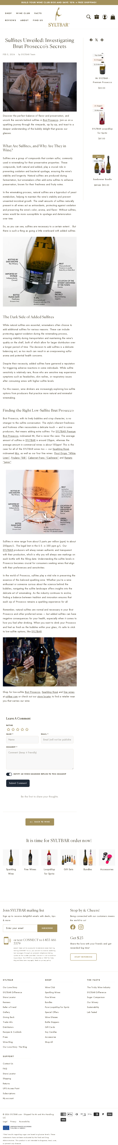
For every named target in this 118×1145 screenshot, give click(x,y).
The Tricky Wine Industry (98, 987)
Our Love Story (10, 987)
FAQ (5, 1068)
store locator (44, 696)
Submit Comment (18, 783)
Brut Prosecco (50, 120)
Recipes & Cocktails (12, 1032)
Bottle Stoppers (52, 1022)
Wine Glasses (51, 1017)
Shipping (7, 1078)
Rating (9, 725)
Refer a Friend (9, 1007)
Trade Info (8, 1022)
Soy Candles (51, 1032)
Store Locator (9, 997)
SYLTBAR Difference (12, 992)
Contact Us (8, 1063)
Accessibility (24, 1121)
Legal (5, 1121)
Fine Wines (50, 997)
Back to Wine (42, 822)
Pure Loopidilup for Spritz (57, 1007)
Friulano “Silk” (18, 457)
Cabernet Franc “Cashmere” (43, 457)
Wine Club (23, 13)
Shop (8, 13)
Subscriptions (9, 1093)
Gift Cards (50, 1027)
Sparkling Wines (52, 992)
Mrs (17, 453)
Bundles (48, 1002)
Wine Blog (8, 1042)
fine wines (69, 692)
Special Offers (52, 1012)
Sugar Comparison (96, 997)
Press (5, 1037)
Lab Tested (92, 1012)
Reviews (10, 20)
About (24, 20)
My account (8, 1098)
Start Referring (84, 957)
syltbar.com (12, 696)
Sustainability (93, 1007)
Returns (6, 1083)
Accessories (50, 1037)
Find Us (38, 20)
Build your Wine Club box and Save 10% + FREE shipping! (58, 2)
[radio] (8, 729)
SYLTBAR (30, 440)
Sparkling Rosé (61, 449)
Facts (38, 13)
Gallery (6, 1012)
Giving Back (8, 1017)
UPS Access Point (11, 1088)
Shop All (49, 1042)
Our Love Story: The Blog (15, 1047)
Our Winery (92, 1002)
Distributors (8, 1027)
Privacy (13, 1121)
